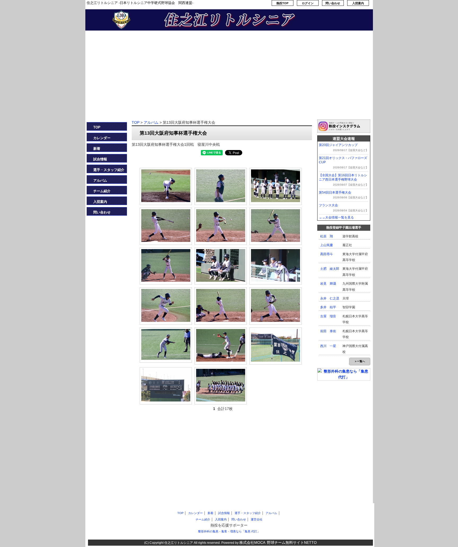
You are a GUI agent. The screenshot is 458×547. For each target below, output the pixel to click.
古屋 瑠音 (328, 316)
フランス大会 (328, 205)
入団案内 (358, 3)
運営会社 (256, 519)
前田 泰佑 (328, 331)
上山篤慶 (326, 245)
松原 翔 (326, 236)
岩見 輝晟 (328, 283)
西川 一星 (328, 346)
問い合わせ (332, 3)
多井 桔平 (328, 307)
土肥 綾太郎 (329, 269)
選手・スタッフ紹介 (108, 170)
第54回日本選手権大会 (335, 192)
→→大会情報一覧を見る (336, 217)
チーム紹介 (102, 191)
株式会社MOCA (252, 542)
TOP (96, 127)
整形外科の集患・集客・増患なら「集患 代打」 (229, 531)
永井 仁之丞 (329, 298)
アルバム (100, 180)
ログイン (308, 3)
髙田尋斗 (326, 254)
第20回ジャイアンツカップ (338, 145)
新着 (96, 149)
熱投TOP (282, 3)
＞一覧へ (359, 361)
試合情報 (100, 159)
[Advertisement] (229, 78)
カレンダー (102, 138)
